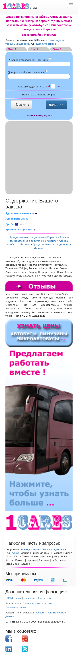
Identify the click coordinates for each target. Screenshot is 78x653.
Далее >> (56, 105)
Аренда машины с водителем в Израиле (33, 237)
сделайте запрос (46, 43)
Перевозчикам (31, 603)
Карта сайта (45, 598)
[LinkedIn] (12, 649)
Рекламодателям (15, 607)
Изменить (22, 104)
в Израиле (30, 598)
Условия (40, 612)
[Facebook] (12, 638)
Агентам (47, 603)
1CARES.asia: (13, 598)
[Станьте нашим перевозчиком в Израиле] (39, 439)
